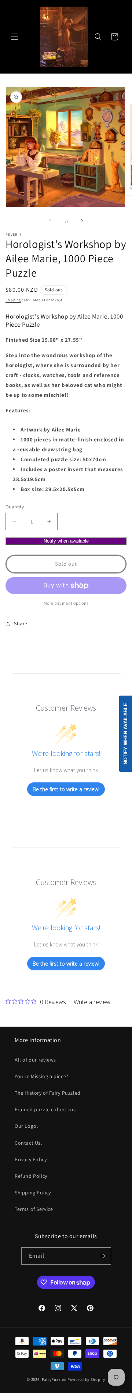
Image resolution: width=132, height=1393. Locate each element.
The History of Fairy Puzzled (48, 1093)
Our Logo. (26, 1126)
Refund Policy (31, 1176)
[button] (15, 37)
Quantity (15, 507)
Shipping (13, 300)
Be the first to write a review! (66, 789)
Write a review (92, 1002)
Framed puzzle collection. (45, 1109)
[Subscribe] (103, 1256)
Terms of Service (34, 1209)
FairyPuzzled (54, 1379)
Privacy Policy (31, 1159)
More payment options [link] (66, 603)
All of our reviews (35, 1059)
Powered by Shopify (86, 1379)
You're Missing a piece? (42, 1076)
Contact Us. (28, 1143)
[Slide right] (82, 221)
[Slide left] (50, 221)
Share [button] (20, 623)
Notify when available (66, 541)
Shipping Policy (33, 1192)
